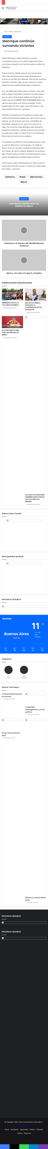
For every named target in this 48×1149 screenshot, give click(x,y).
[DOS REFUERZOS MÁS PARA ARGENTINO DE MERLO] (12, 322)
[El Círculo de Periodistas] (15, 8)
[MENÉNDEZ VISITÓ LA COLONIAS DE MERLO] (12, 295)
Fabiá (23, 177)
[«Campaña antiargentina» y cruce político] (35, 699)
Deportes (18, 31)
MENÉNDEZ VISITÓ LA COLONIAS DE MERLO (10, 304)
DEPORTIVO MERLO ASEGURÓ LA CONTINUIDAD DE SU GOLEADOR (33, 306)
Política (32, 1129)
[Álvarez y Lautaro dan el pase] (35, 807)
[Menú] (3, 9)
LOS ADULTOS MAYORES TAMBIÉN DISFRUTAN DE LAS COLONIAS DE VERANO (35, 498)
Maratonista (36, 177)
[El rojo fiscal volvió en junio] (12, 725)
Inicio (6, 31)
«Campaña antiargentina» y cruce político (35, 709)
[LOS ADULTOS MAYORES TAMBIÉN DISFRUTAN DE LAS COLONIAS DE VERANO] (35, 404)
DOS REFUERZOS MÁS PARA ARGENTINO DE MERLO (10, 332)
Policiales (39, 1129)
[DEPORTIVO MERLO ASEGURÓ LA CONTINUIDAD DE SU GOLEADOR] (35, 295)
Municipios (15, 1129)
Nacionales (24, 1129)
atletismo (10, 177)
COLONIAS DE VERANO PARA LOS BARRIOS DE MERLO (24, 205)
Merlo (11, 31)
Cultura (19, 1133)
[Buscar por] (45, 9)
